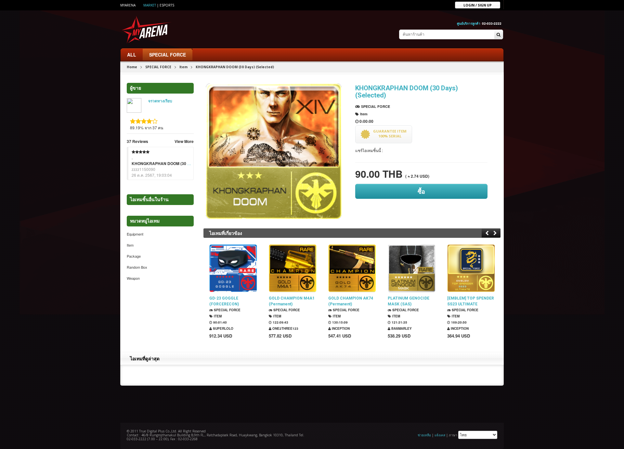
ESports (167, 5)
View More (184, 141)
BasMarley (401, 328)
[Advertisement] (312, 403)
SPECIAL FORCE (167, 54)
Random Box (137, 267)
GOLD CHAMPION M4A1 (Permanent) (292, 301)
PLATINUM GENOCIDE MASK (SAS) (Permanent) (408, 301)
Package (134, 256)
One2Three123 (284, 328)
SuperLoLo (222, 328)
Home (132, 67)
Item (183, 67)
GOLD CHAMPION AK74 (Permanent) (350, 301)
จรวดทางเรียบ (160, 101)
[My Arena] (146, 29)
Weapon (133, 278)
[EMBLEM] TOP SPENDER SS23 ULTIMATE (470, 301)
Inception (340, 328)
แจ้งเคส (440, 435)
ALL (131, 54)
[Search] (498, 35)
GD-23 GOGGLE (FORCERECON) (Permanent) (224, 301)
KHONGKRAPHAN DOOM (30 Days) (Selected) (175, 163)
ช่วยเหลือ (424, 435)
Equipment (135, 234)
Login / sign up (477, 5)
